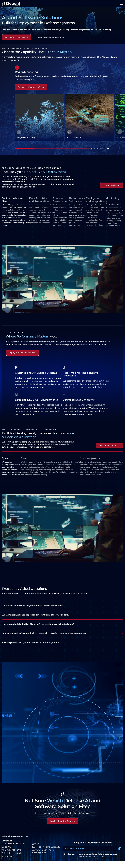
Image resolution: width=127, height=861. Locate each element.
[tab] (15, 214)
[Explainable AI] (89, 117)
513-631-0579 (10, 856)
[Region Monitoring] (39, 117)
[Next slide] (107, 148)
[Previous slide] (101, 148)
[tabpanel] (62, 279)
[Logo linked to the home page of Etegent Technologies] (11, 3)
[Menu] (121, 3)
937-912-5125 (40, 853)
